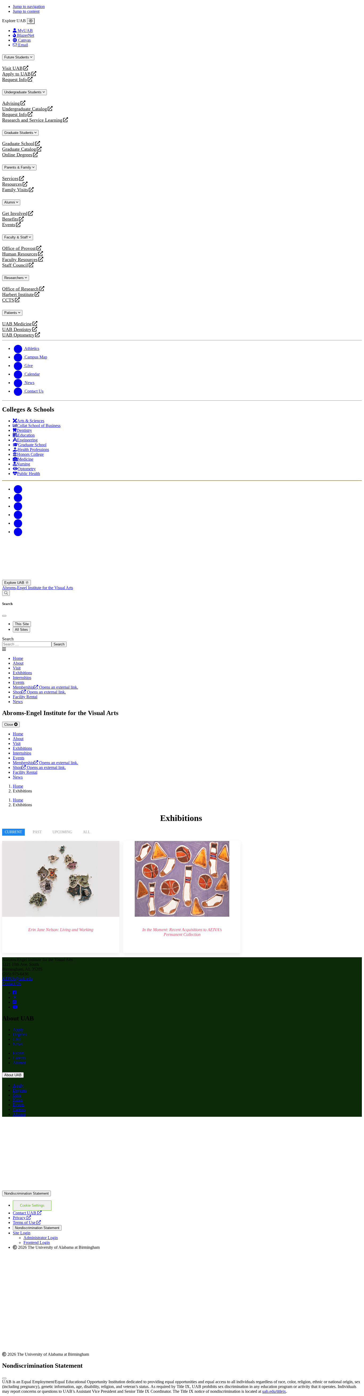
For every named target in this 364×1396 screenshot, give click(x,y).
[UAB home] (182, 577)
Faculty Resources (20, 259)
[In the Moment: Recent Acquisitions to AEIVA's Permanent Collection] (182, 897)
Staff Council (15, 265)
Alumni (10, 202)
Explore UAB (14, 583)
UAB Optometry (18, 335)
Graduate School (18, 143)
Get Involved (14, 213)
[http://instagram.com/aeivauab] (15, 1002)
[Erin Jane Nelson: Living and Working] (60, 897)
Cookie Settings (32, 1205)
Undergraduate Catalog (24, 109)
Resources (12, 184)
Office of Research (20, 289)
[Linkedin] (18, 531)
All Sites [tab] (21, 630)
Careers (19, 1058)
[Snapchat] (18, 523)
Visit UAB (12, 68)
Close (9, 725)
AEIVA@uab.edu (17, 978)
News (18, 1044)
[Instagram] (18, 506)
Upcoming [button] (62, 832)
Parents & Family (18, 167)
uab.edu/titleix (274, 1391)
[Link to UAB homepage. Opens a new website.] (48, 1129)
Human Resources (19, 254)
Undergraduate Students (23, 92)
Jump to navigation (29, 6)
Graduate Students (19, 133)
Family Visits (15, 190)
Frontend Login (36, 1242)
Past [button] (37, 832)
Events (9, 225)
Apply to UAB (16, 74)
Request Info (14, 79)
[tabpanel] (182, 642)
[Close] (31, 21)
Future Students (17, 57)
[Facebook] (18, 489)
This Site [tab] (22, 624)
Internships (22, 677)
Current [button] (13, 832)
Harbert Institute (18, 294)
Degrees (20, 1034)
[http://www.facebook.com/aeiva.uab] (15, 992)
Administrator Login (40, 1237)
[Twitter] (18, 497)
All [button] (86, 832)
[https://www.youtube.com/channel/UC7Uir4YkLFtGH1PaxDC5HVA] (15, 1007)
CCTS (9, 300)
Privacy (22, 1217)
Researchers (14, 278)
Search (8, 639)
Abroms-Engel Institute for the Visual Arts (37, 587)
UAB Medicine (17, 324)
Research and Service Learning (32, 120)
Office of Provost (19, 248)
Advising (11, 103)
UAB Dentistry (16, 329)
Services (10, 178)
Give (17, 1039)
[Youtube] (18, 514)
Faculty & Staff (16, 237)
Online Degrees (17, 155)
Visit (17, 668)
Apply (18, 1029)
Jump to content (26, 11)
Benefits (10, 219)
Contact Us (11, 983)
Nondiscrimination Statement (26, 1193)
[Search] (6, 593)
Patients (11, 313)
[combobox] (26, 644)
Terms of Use (27, 1222)
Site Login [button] (21, 1233)
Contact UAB (27, 1213)
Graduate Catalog (19, 149)
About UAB (13, 1075)
